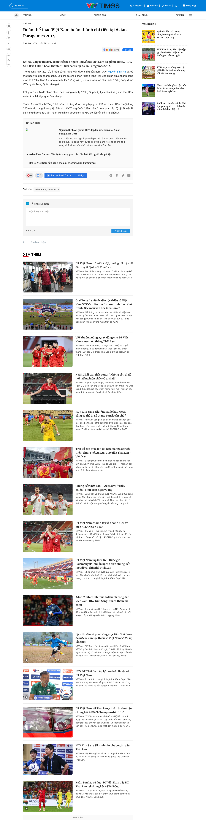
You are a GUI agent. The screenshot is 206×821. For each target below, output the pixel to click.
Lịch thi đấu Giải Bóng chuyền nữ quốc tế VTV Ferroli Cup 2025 (169, 34)
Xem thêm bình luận (34, 242)
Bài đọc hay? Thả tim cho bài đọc (67, 175)
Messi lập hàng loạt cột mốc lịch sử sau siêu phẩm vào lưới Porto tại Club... (171, 88)
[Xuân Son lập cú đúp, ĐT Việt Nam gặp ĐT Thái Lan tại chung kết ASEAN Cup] (48, 796)
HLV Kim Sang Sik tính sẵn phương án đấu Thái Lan (103, 747)
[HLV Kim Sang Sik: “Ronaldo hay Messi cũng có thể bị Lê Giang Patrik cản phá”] (48, 425)
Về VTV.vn (19, 6)
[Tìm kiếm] (176, 6)
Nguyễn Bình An (117, 71)
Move (63, 15)
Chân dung (142, 15)
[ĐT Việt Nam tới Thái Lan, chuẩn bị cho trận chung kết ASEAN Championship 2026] (48, 722)
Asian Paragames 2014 (47, 189)
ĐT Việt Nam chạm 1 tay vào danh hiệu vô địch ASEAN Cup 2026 (102, 525)
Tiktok (168, 6)
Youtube (154, 6)
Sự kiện (180, 15)
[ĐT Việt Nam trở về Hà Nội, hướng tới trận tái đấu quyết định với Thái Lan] (48, 277)
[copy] (8, 32)
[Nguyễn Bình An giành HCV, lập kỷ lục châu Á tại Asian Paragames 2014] (41, 138)
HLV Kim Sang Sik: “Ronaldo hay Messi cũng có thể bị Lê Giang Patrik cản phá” (101, 413)
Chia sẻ (128, 50)
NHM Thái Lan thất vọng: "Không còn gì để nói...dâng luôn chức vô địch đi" (103, 376)
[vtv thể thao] (103, 6)
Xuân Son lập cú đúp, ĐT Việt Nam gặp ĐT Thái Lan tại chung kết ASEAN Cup (102, 784)
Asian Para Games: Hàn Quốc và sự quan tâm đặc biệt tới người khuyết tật (70, 154)
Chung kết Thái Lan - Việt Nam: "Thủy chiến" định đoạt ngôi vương (100, 487)
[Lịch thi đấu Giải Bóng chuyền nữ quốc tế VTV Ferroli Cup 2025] (148, 36)
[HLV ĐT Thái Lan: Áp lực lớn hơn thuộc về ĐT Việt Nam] (48, 684)
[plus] (8, 55)
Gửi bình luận (121, 231)
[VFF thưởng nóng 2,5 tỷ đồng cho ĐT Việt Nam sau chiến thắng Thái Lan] (48, 351)
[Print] (8, 49)
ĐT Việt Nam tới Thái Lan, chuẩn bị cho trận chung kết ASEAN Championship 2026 (104, 710)
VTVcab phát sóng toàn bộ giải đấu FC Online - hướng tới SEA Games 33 (171, 70)
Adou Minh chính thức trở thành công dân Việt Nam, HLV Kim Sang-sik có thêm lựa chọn (102, 600)
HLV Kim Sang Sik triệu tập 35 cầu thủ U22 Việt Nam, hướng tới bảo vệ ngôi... (171, 52)
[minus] (8, 64)
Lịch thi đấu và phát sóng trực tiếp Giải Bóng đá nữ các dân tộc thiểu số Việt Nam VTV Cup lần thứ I (104, 638)
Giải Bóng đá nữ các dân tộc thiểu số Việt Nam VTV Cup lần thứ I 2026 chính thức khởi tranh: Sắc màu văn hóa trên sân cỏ (104, 304)
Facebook (138, 6)
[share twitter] (123, 175)
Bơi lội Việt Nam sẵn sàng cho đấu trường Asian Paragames (62, 163)
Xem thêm (78, 817)
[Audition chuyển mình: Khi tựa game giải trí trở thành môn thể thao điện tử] (148, 108)
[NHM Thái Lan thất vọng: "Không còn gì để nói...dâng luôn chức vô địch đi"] (48, 388)
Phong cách (100, 15)
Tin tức (27, 15)
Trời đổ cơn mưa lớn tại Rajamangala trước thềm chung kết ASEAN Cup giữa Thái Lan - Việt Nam (103, 452)
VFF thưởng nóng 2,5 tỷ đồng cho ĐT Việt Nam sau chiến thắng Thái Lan (102, 339)
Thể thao (27, 23)
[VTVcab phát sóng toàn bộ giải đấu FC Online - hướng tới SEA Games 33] (148, 72)
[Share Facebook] (111, 175)
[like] (8, 25)
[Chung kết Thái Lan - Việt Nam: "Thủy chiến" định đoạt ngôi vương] (48, 499)
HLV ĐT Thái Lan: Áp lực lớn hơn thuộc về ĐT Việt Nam (102, 673)
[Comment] (8, 38)
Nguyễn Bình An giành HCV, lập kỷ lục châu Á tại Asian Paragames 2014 (89, 132)
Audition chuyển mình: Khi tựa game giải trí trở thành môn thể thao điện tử (171, 106)
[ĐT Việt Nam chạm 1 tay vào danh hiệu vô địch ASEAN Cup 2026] (48, 536)
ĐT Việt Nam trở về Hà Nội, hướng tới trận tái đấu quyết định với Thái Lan (104, 265)
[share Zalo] (117, 175)
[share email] (129, 175)
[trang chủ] (16, 15)
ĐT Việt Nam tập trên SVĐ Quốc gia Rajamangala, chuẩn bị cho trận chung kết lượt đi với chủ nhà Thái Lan (103, 563)
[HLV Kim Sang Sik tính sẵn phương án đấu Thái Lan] (48, 759)
